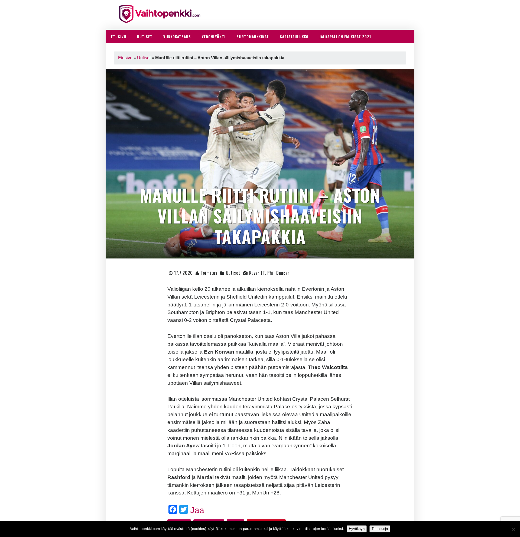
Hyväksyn (357, 529)
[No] (513, 529)
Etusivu (125, 58)
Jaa (197, 510)
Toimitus (209, 273)
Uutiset (144, 58)
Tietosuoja (380, 529)
